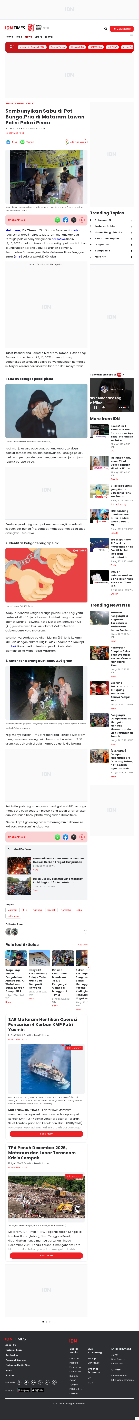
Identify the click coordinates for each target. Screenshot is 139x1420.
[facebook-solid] (65, 220)
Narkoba (74, 230)
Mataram (12, 230)
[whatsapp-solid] (57, 220)
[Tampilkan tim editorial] (85, 932)
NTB (18, 257)
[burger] (132, 35)
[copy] (82, 220)
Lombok (10, 646)
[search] (106, 29)
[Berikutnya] (88, 1145)
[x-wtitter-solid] (73, 220)
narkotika (58, 239)
